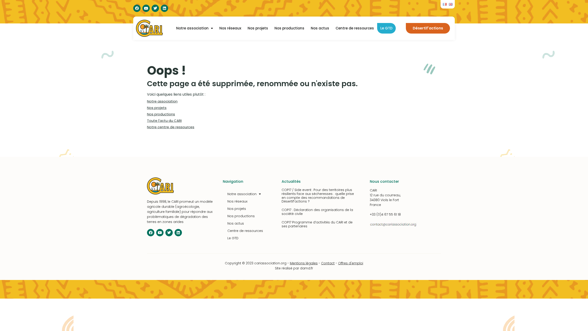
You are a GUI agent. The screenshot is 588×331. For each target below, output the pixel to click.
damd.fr (306, 268)
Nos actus (320, 28)
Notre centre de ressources (170, 127)
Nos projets (258, 28)
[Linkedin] (164, 8)
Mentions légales (304, 263)
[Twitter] (155, 8)
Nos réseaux (230, 28)
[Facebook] (137, 8)
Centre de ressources (355, 28)
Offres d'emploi (350, 263)
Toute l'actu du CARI (164, 120)
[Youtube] (146, 8)
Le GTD (386, 28)
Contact (328, 263)
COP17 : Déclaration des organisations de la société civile (317, 212)
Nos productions (289, 28)
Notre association (192, 28)
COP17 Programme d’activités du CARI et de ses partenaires (317, 224)
